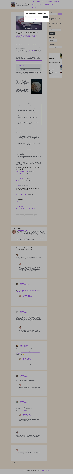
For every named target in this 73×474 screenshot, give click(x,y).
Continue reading (36, 19)
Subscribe (45, 17)
